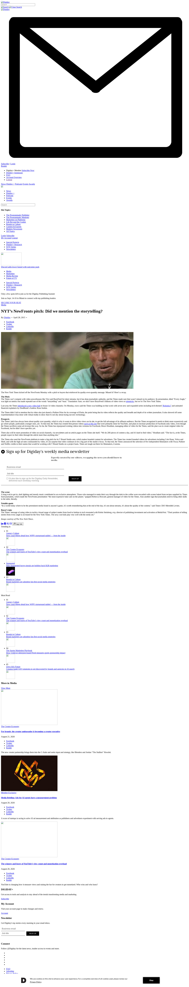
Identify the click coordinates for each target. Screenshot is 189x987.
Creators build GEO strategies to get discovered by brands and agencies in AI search (40, 669)
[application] (94, 980)
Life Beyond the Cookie (16, 222)
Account (4, 913)
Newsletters (11, 249)
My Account (6, 238)
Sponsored (10, 563)
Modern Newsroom (14, 229)
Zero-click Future (13, 667)
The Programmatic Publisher (17, 215)
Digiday (7, 317)
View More (5, 688)
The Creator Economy (15, 549)
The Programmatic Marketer (17, 217)
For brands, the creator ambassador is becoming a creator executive (30, 731)
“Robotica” (166, 406)
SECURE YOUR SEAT (11, 303)
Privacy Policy (12, 973)
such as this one (90, 424)
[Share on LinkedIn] (2, 524)
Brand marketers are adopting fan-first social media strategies (30, 582)
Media (8, 271)
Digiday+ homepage (14, 173)
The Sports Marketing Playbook (19, 650)
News (3, 184)
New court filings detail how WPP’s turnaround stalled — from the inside (36, 535)
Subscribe (5, 164)
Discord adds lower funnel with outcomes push (20, 267)
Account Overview (14, 177)
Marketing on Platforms (15, 220)
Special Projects (12, 242)
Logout (9, 180)
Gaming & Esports (13, 227)
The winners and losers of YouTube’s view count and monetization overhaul (37, 552)
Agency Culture (12, 533)
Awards (32, 184)
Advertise (10, 971)
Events (25, 184)
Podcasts (18, 184)
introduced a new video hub (29, 406)
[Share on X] (8, 524)
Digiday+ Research (14, 245)
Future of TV (11, 278)
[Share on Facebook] (5, 524)
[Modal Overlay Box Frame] (94, 468)
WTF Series (11, 247)
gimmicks (130, 401)
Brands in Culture (13, 224)
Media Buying (12, 276)
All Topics (10, 231)
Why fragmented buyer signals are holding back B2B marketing (32, 566)
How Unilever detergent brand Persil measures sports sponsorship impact (35, 653)
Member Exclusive (8, 793)
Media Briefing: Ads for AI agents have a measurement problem (29, 798)
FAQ (8, 175)
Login (12, 164)
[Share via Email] (11, 524)
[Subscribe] (94, 161)
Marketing (10, 274)
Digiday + (10, 184)
